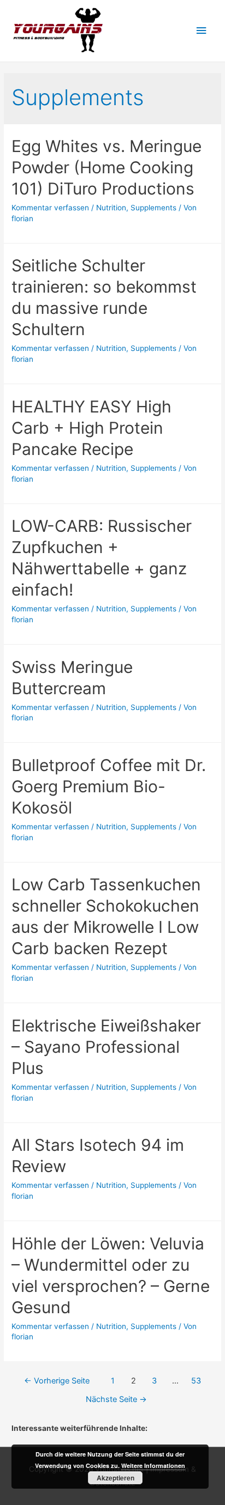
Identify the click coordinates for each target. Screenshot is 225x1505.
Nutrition (111, 207)
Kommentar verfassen (50, 207)
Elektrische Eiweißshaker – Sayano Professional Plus (106, 1047)
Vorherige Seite (57, 1381)
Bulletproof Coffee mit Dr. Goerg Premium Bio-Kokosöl (108, 786)
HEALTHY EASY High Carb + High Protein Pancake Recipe (91, 428)
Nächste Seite (116, 1399)
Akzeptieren (115, 1478)
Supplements (153, 207)
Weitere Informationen (153, 1465)
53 (196, 1381)
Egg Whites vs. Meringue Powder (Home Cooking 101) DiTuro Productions (106, 167)
